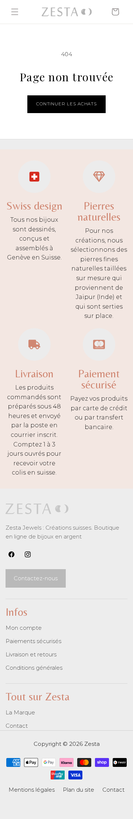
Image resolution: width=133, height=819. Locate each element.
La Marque (20, 712)
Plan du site (78, 789)
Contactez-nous (36, 578)
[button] (15, 12)
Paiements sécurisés (33, 641)
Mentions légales (31, 789)
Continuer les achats (66, 103)
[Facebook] (11, 554)
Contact (17, 725)
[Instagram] (28, 554)
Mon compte (24, 627)
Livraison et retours (31, 654)
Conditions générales (34, 667)
